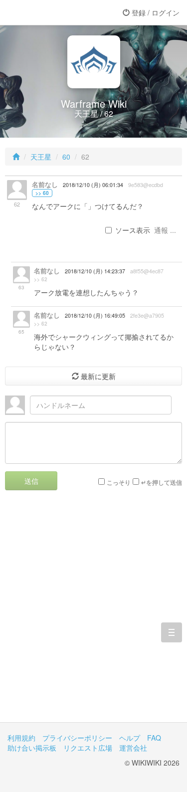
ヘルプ (129, 738)
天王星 (40, 157)
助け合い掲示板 (31, 748)
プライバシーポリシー (77, 738)
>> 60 (42, 193)
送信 (31, 481)
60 (66, 157)
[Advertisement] (93, 613)
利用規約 (21, 738)
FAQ (154, 738)
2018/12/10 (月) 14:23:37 (95, 271)
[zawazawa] (47, 12)
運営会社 (133, 748)
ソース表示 (132, 230)
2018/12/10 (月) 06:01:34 (93, 185)
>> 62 (40, 279)
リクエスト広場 (87, 748)
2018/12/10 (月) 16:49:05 (95, 315)
